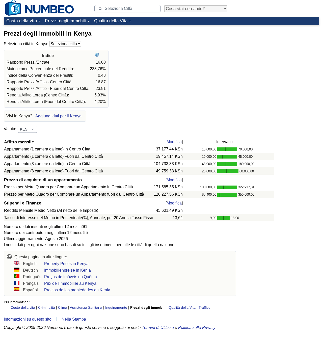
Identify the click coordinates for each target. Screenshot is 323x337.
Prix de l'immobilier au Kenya (70, 283)
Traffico (204, 307)
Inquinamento (116, 307)
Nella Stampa (74, 319)
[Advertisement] (281, 59)
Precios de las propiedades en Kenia (77, 290)
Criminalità (46, 307)
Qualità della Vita (111, 20)
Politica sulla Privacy (197, 327)
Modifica (174, 142)
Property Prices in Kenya (66, 264)
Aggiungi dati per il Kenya (58, 116)
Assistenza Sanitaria (86, 307)
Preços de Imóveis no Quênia (70, 277)
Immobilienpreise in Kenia (67, 270)
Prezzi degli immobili (65, 20)
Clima (62, 307)
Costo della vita (21, 20)
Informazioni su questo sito (27, 319)
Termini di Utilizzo (158, 327)
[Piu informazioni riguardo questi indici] (97, 56)
